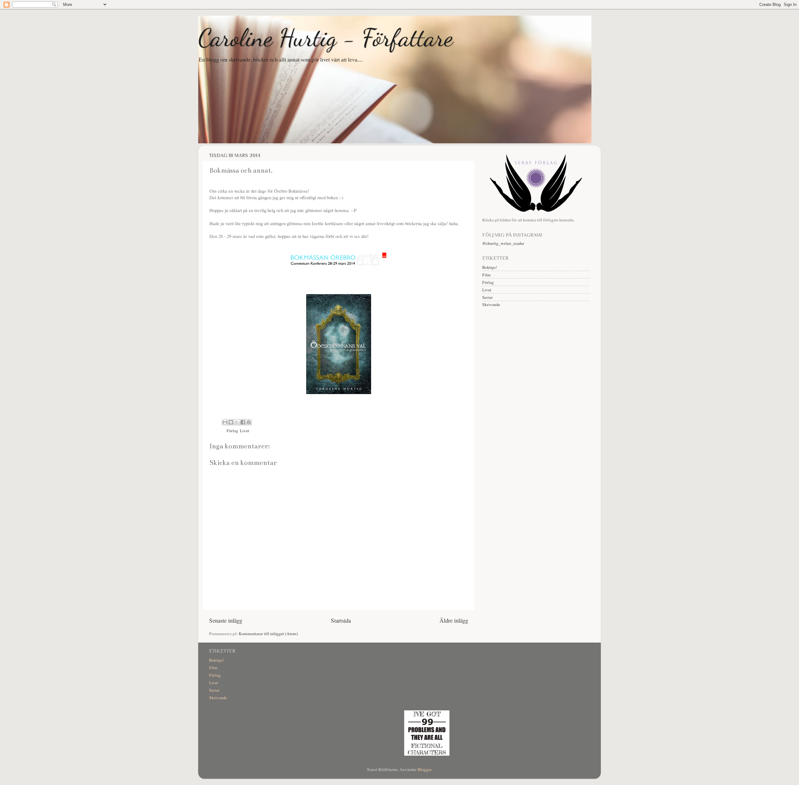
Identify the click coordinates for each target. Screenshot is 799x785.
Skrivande (491, 304)
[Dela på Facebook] (243, 422)
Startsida (341, 620)
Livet (244, 430)
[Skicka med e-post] (225, 422)
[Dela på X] (237, 422)
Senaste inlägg (225, 620)
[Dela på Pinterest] (249, 422)
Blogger (424, 769)
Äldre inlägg (453, 620)
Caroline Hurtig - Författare (325, 37)
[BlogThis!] (231, 422)
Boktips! (489, 267)
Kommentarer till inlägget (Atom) (268, 633)
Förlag (232, 430)
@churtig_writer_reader (503, 243)
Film (486, 275)
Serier (487, 297)
